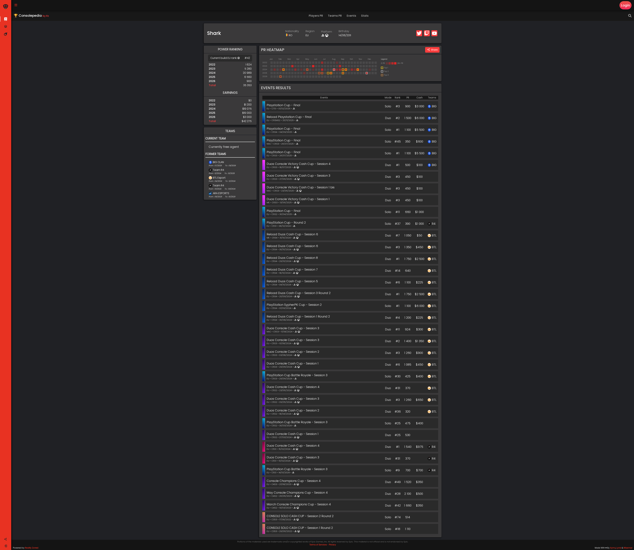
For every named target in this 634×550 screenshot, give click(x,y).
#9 (397, 470)
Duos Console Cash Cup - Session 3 (293, 328)
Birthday (344, 31)
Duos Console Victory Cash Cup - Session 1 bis (301, 187)
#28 (398, 494)
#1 (397, 130)
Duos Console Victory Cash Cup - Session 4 (299, 164)
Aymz (613, 547)
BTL (434, 235)
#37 (398, 224)
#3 (398, 106)
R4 (434, 224)
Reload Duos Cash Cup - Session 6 (292, 234)
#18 (397, 529)
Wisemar (628, 547)
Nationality (292, 31)
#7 (398, 235)
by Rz (46, 16)
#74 (398, 517)
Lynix (618, 547)
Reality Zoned (31, 547)
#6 (397, 282)
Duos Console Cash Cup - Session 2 (293, 352)
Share (434, 49)
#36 (398, 411)
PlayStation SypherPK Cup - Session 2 (294, 305)
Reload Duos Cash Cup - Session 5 (292, 281)
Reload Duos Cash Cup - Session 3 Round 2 (299, 293)
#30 (398, 376)
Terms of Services (318, 544)
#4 (397, 318)
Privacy (332, 544)
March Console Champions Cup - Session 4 (299, 504)
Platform (326, 32)
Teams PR (335, 16)
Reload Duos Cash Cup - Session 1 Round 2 (298, 316)
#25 (398, 423)
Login (625, 5)
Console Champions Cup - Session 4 (294, 481)
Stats (365, 16)
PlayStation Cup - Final (283, 140)
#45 (397, 141)
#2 (398, 118)
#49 (397, 482)
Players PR (316, 16)
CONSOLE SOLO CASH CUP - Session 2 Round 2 (300, 516)
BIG (434, 106)
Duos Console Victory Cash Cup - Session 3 (298, 175)
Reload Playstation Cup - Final (289, 117)
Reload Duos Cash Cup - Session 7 (292, 269)
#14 (397, 271)
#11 (397, 212)
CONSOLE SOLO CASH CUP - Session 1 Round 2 (300, 528)
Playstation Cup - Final (283, 105)
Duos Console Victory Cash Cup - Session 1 (298, 199)
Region (310, 31)
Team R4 (218, 170)
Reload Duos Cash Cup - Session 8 (292, 258)
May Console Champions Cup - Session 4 (297, 492)
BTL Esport (219, 178)
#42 (398, 505)
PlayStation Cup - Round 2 (286, 222)
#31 (397, 388)
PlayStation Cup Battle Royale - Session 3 (297, 375)
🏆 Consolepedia (31, 15)
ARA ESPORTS (221, 193)
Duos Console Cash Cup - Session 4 (293, 387)
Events (351, 16)
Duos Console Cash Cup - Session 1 (292, 363)
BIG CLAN (218, 162)
